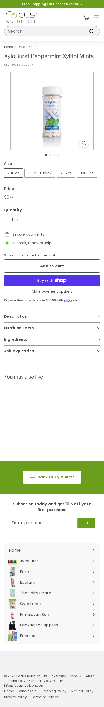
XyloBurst (25, 47)
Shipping (11, 255)
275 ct (66, 173)
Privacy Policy (15, 697)
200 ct (13, 173)
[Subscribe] (86, 523)
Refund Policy (82, 691)
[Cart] (86, 17)
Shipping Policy (54, 691)
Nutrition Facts (19, 328)
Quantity (13, 210)
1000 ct (87, 173)
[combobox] (52, 31)
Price (9, 188)
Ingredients (15, 339)
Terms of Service (45, 697)
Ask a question (19, 351)
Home (8, 47)
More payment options (52, 291)
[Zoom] (83, 143)
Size (8, 163)
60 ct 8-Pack (39, 173)
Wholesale (28, 691)
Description (15, 316)
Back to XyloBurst (55, 477)
